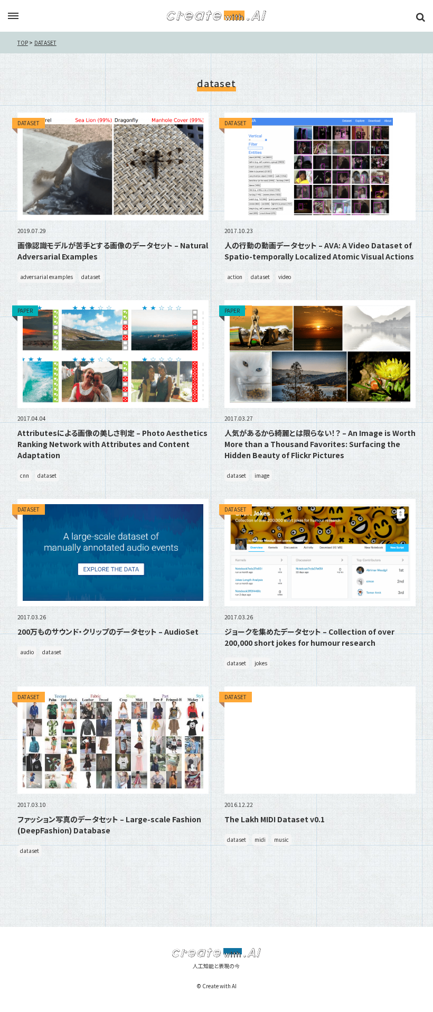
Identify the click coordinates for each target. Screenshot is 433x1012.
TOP (22, 43)
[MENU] (13, 16)
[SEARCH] (420, 17)
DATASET (45, 43)
